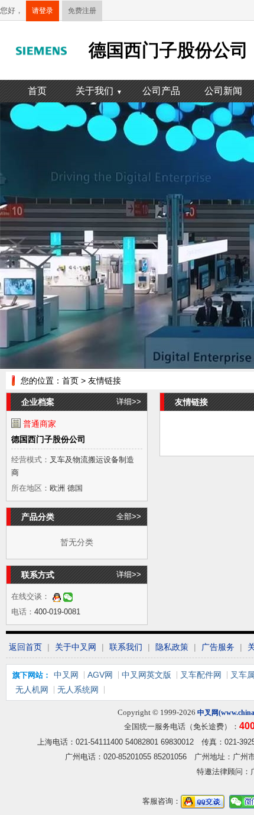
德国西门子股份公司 (48, 439)
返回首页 (25, 647)
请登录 (42, 11)
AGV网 (100, 674)
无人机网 (31, 689)
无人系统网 (78, 689)
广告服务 (218, 647)
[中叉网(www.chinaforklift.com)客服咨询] (57, 596)
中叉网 (66, 674)
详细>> (128, 401)
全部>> (128, 516)
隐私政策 (171, 647)
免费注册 (82, 11)
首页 (37, 91)
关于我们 (99, 91)
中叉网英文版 (146, 674)
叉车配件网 (201, 674)
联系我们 (125, 647)
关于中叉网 (75, 647)
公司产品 (161, 91)
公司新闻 (223, 91)
